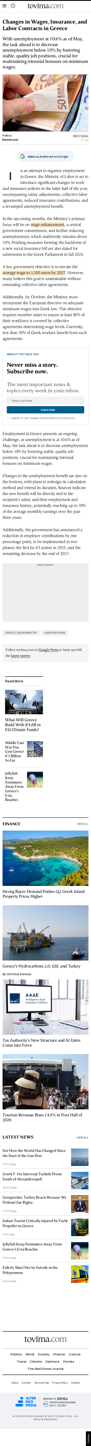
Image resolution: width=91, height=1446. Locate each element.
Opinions (52, 1361)
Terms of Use (41, 1383)
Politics (7, 135)
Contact (26, 1383)
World (29, 1354)
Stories (68, 1361)
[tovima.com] (45, 6)
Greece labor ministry (21, 633)
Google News (49, 650)
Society (44, 1354)
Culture (75, 1354)
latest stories (20, 656)
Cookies (75, 1383)
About (14, 1383)
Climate (36, 1361)
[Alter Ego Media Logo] (26, 1406)
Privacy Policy (60, 1383)
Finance (59, 1354)
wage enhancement (47, 225)
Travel (21, 1361)
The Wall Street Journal (45, 1368)
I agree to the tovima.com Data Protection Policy (43, 418)
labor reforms (54, 633)
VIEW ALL (82, 824)
